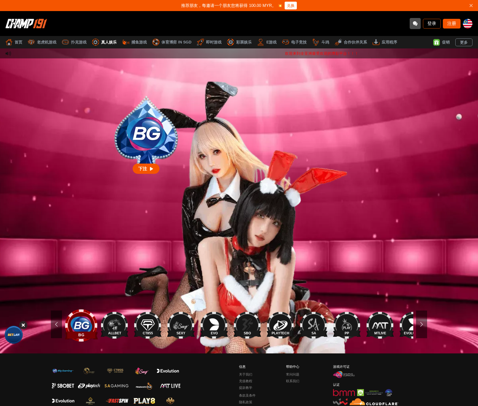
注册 (451, 23)
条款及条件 (247, 395)
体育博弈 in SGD (176, 42)
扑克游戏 (79, 42)
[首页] (26, 23)
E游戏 (271, 42)
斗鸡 (325, 42)
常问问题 (292, 374)
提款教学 (245, 388)
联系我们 (292, 381)
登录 (431, 23)
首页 (18, 42)
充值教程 (245, 381)
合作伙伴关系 (355, 42)
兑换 (291, 5)
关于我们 (245, 374)
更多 (464, 42)
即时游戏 (214, 42)
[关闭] (23, 325)
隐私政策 (245, 402)
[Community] (415, 23)
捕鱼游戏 (139, 42)
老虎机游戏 (46, 42)
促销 (446, 42)
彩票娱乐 (244, 42)
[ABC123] (13, 334)
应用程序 (389, 42)
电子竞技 (299, 42)
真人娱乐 (109, 42)
